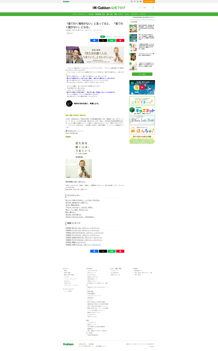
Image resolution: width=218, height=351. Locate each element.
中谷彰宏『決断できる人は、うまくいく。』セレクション (83, 244)
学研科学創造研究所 (92, 335)
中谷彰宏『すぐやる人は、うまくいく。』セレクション (83, 235)
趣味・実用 (110, 14)
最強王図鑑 (90, 291)
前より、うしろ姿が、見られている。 (77, 209)
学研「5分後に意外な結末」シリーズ (97, 306)
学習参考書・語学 (100, 14)
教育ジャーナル (91, 324)
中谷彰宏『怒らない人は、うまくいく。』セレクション (83, 228)
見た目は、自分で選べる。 (74, 214)
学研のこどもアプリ (92, 277)
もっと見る (142, 74)
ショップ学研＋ (68, 291)
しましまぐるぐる (92, 270)
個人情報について (101, 346)
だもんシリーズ (91, 272)
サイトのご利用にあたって (86, 346)
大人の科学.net (115, 272)
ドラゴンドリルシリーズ (94, 295)
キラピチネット (91, 314)
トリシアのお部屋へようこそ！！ (96, 310)
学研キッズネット (92, 281)
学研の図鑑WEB (91, 293)
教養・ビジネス (118, 14)
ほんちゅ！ (70, 33)
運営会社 (91, 344)
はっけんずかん (91, 274)
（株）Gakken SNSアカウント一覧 (143, 272)
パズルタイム (114, 270)
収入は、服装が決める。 (73, 205)
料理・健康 (67, 272)
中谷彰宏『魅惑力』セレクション (76, 242)
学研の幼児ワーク (92, 279)
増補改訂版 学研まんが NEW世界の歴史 (97, 304)
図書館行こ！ (91, 328)
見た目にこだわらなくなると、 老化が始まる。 (80, 217)
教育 (65, 270)
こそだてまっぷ (91, 322)
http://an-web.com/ (72, 133)
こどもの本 (91, 14)
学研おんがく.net (115, 274)
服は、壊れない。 (71, 212)
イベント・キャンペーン (79, 14)
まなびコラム (67, 283)
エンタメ (126, 14)
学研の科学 (90, 297)
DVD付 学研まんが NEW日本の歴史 (96, 302)
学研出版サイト (138, 270)
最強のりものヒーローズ (94, 312)
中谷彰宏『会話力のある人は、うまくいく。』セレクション (84, 237)
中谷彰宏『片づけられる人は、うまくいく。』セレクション (84, 240)
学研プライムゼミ (92, 316)
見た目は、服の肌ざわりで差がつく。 (77, 202)
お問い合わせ (82, 344)
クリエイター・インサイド (138, 14)
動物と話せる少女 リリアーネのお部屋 (97, 308)
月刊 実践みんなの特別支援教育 (96, 326)
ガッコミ (89, 299)
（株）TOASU (137, 274)
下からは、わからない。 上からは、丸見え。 (80, 207)
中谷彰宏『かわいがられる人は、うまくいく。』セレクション (85, 232)
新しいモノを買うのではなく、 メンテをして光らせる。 (83, 200)
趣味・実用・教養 (69, 274)
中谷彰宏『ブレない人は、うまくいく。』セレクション (83, 230)
